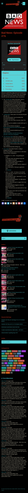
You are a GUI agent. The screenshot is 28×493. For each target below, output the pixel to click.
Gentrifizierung (5, 360)
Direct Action (4, 356)
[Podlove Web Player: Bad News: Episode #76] (14, 66)
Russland (18, 367)
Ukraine (3, 372)
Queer (15, 365)
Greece (15, 360)
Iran (3, 363)
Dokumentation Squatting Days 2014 (9, 332)
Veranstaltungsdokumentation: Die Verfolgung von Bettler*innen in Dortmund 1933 (16, 307)
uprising (8, 372)
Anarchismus (14, 351)
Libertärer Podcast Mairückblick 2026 (15, 259)
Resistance (9, 367)
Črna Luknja (6, 148)
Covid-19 (19, 353)
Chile (11, 353)
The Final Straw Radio (8, 136)
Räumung (23, 367)
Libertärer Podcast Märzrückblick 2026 (15, 280)
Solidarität (9, 370)
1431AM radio (8, 99)
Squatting (17, 370)
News (8, 365)
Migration (15, 363)
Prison (11, 365)
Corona (14, 353)
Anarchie (9, 351)
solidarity (4, 370)
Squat (13, 370)
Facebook (9, 198)
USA (11, 372)
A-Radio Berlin (7, 114)
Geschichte (11, 360)
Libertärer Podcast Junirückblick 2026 (15, 253)
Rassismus (19, 365)
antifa (19, 351)
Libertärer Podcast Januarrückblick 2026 (16, 292)
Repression (4, 367)
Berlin (3, 353)
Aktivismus (4, 351)
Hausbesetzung (21, 360)
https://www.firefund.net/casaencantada (12, 127)
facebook (9, 170)
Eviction (16, 356)
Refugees (24, 365)
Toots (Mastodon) (8, 378)
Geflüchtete (10, 358)
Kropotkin (10, 363)
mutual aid (21, 363)
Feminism (21, 356)
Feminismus (4, 358)
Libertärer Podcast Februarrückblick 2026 (16, 286)
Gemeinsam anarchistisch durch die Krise (10, 327)
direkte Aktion (11, 356)
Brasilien (7, 353)
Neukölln (4, 365)
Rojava (14, 367)
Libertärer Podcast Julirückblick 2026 (15, 247)
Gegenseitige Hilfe (16, 358)
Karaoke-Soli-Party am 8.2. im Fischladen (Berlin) (12, 324)
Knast (6, 363)
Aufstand (23, 351)
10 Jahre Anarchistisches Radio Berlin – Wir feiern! (12, 330)
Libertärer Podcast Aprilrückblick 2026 (15, 275)
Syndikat (22, 370)
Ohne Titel (3, 381)
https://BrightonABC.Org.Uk (17, 142)
